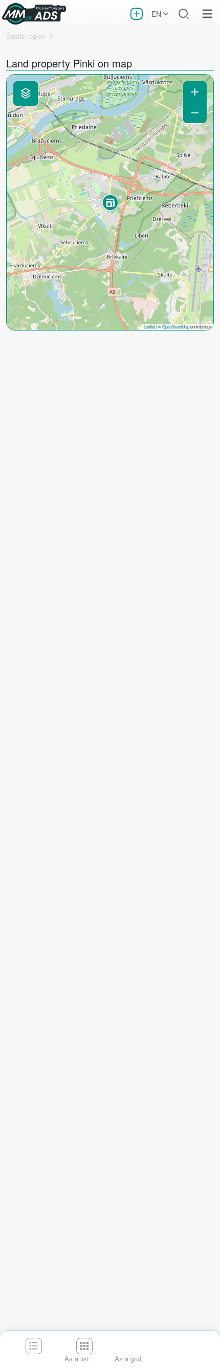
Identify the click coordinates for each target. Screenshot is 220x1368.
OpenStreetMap (175, 326)
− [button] (195, 112)
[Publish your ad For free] (136, 14)
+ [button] (195, 91)
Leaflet (149, 326)
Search (183, 14)
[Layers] (25, 93)
